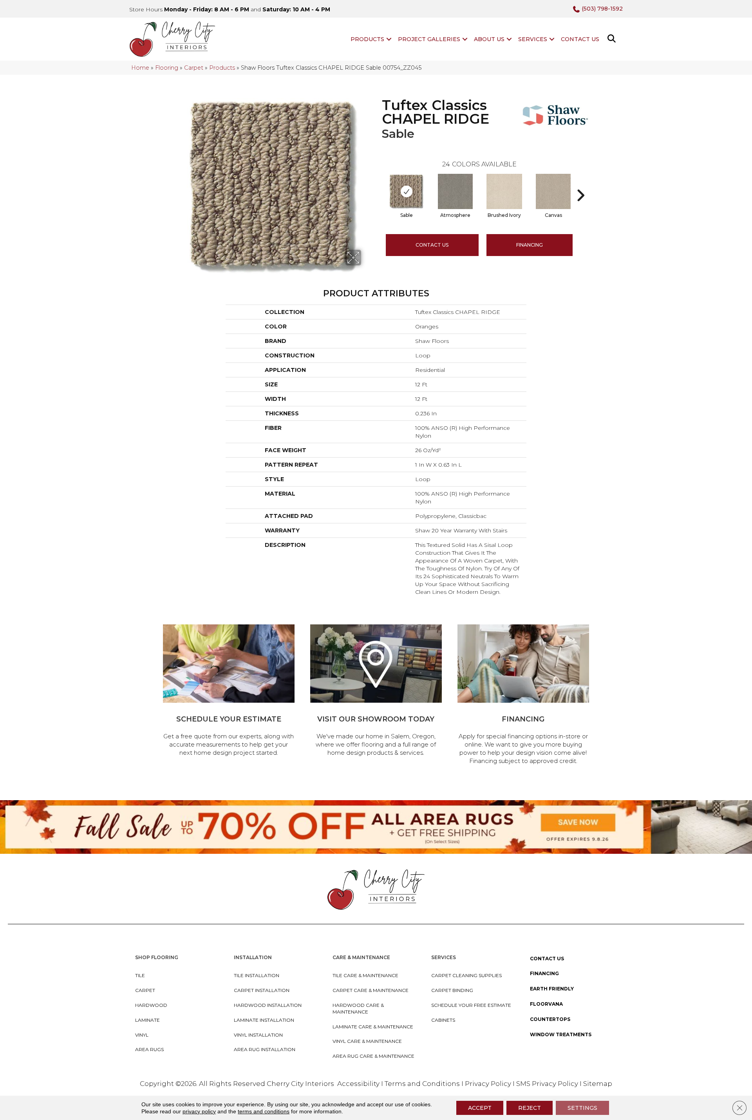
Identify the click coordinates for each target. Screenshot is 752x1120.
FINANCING (529, 245)
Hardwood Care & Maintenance (358, 1008)
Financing (544, 973)
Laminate (147, 1020)
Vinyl (141, 1035)
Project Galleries (429, 39)
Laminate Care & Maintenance (373, 1027)
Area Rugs (149, 1049)
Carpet (193, 67)
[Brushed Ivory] (504, 191)
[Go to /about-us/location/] (376, 691)
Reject (529, 1107)
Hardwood (151, 1005)
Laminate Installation (264, 1020)
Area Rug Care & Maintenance (373, 1056)
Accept (480, 1107)
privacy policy (199, 1111)
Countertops (550, 1019)
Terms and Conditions (422, 1084)
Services (532, 39)
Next (580, 184)
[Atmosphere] (455, 191)
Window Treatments (560, 1034)
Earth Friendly (552, 989)
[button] (389, 39)
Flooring (166, 67)
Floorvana (546, 1004)
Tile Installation (256, 975)
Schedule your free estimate (471, 1005)
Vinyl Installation (258, 1035)
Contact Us (580, 39)
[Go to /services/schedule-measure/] (229, 691)
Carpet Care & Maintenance (371, 990)
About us (489, 39)
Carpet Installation (261, 990)
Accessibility (358, 1084)
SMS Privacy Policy (548, 1084)
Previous (378, 184)
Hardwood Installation (268, 1005)
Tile (140, 975)
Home (140, 67)
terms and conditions (263, 1111)
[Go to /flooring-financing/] (523, 695)
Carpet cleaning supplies (466, 975)
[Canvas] (553, 191)
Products (367, 39)
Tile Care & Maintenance (365, 975)
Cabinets (443, 1020)
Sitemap (597, 1084)
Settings (582, 1107)
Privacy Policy (489, 1084)
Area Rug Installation (264, 1049)
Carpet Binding (452, 990)
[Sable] (406, 191)
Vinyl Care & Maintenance (367, 1041)
